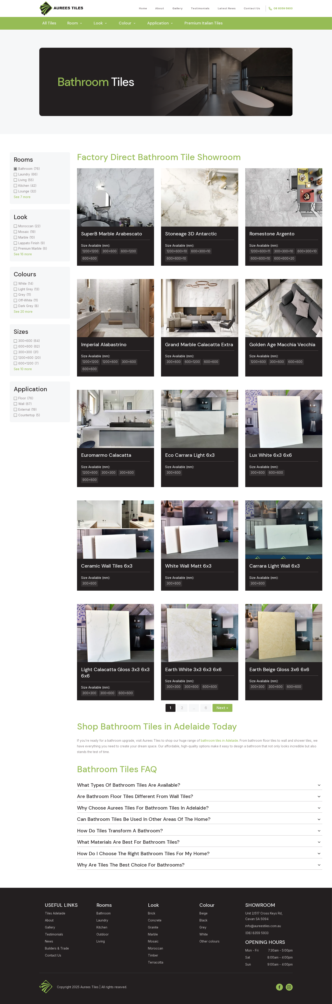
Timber (153, 955)
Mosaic (153, 941)
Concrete (154, 920)
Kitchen (101, 927)
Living (100, 941)
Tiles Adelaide (55, 913)
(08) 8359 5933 (257, 933)
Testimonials (200, 8)
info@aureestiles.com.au (263, 926)
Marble (153, 934)
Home (143, 8)
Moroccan (155, 948)
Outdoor (102, 934)
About (159, 8)
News (49, 941)
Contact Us (252, 8)
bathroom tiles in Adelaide (219, 740)
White (203, 934)
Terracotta (155, 962)
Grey (202, 927)
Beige (203, 913)
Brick (151, 913)
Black (203, 920)
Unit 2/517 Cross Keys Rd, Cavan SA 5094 (264, 916)
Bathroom (103, 913)
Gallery (177, 8)
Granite (153, 927)
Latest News (227, 8)
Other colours (209, 941)
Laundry (102, 920)
